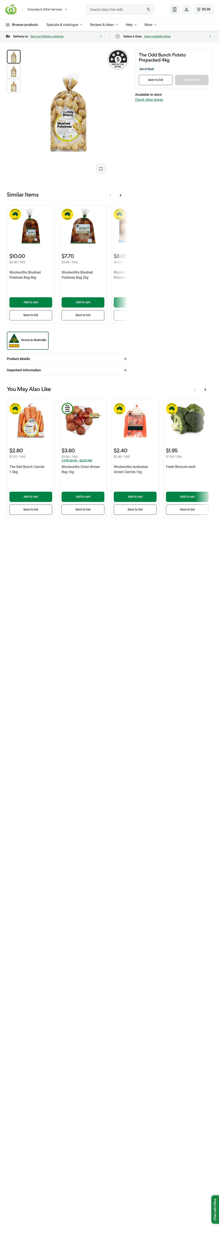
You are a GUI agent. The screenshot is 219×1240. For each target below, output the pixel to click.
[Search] (148, 9)
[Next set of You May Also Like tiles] (205, 389)
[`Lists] (174, 9)
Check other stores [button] (149, 100)
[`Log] (186, 9)
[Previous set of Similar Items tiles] (110, 195)
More (148, 25)
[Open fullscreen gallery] (101, 169)
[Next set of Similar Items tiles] (120, 195)
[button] (13, 56)
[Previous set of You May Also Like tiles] (195, 389)
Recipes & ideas (102, 25)
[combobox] (120, 9)
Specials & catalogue (62, 25)
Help (129, 25)
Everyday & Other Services (45, 9)
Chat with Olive (215, 1209)
